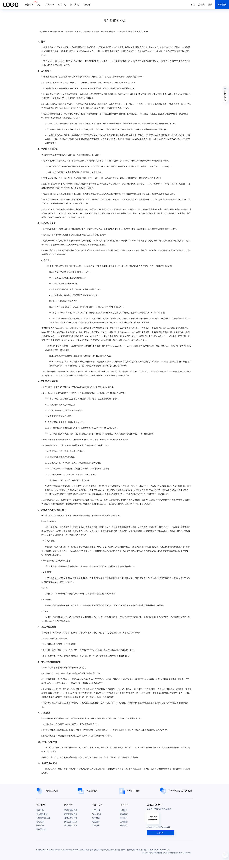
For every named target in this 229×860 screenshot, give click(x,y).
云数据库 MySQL (43, 818)
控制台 (201, 4)
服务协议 (124, 826)
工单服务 (96, 826)
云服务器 (40, 810)
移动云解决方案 (70, 826)
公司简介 (124, 810)
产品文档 (96, 810)
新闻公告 (124, 818)
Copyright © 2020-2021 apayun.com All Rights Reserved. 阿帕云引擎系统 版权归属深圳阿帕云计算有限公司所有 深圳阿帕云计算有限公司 (92, 850)
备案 (193, 4)
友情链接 (124, 822)
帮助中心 (62, 4)
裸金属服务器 (41, 814)
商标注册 (40, 826)
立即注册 (222, 4)
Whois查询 (96, 814)
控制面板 (96, 818)
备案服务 (96, 822)
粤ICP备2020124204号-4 (159, 850)
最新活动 (30, 3)
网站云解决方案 (70, 822)
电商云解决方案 (70, 814)
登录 (210, 4)
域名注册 (40, 822)
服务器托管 (41, 829)
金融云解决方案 (70, 818)
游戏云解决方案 (70, 810)
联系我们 (124, 814)
